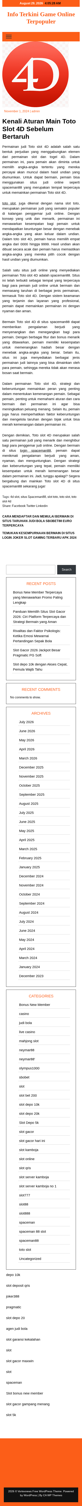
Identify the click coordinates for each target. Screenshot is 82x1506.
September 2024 (31, 903)
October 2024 (29, 894)
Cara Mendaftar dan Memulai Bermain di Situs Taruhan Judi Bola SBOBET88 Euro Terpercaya (37, 521)
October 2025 (29, 785)
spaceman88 (29, 1241)
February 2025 (30, 858)
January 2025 (29, 867)
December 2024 (31, 876)
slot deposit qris (18, 1286)
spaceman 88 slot (32, 1231)
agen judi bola (16, 1329)
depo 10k (13, 1275)
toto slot (9, 203)
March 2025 (28, 849)
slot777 (24, 1195)
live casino (27, 1032)
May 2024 (26, 940)
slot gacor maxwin (20, 1361)
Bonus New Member (34, 1005)
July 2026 (26, 722)
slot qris (25, 1168)
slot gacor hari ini (32, 1141)
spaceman (27, 1222)
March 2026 (28, 758)
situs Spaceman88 (33, 496)
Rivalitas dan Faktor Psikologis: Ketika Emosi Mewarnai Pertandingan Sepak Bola (37, 636)
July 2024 (26, 921)
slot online (27, 1159)
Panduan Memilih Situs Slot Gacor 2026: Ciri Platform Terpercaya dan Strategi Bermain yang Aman (39, 617)
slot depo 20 (15, 1318)
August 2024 (28, 912)
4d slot (14, 496)
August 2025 (28, 804)
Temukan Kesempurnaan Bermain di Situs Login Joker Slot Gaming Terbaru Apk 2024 (39, 535)
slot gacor (26, 1132)
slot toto (52, 496)
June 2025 (27, 822)
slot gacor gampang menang (28, 1404)
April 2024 (27, 949)
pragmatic (13, 1307)
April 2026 (27, 749)
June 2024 (27, 931)
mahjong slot (29, 1041)
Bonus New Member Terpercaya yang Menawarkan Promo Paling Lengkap (38, 597)
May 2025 (26, 831)
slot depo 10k (29, 1104)
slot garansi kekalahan (23, 1339)
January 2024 (29, 967)
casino (24, 1014)
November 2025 (31, 776)
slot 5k (11, 1415)
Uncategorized (30, 1259)
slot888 (24, 1213)
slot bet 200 (28, 1095)
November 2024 (31, 885)
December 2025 (31, 767)
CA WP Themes (52, 1495)
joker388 (12, 1296)
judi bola (25, 1023)
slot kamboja (28, 1150)
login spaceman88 (35, 450)
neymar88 (26, 1050)
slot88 (23, 1204)
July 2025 (26, 813)
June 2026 (27, 731)
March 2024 (28, 958)
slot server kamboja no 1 (37, 1186)
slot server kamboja (34, 1177)
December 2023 (31, 976)
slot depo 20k (29, 1114)
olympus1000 (29, 1068)
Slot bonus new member (24, 1393)
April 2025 (27, 840)
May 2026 (26, 740)
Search (11, 562)
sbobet (24, 1077)
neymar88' (27, 1059)
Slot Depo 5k (29, 1123)
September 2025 (31, 794)
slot (21, 1086)
